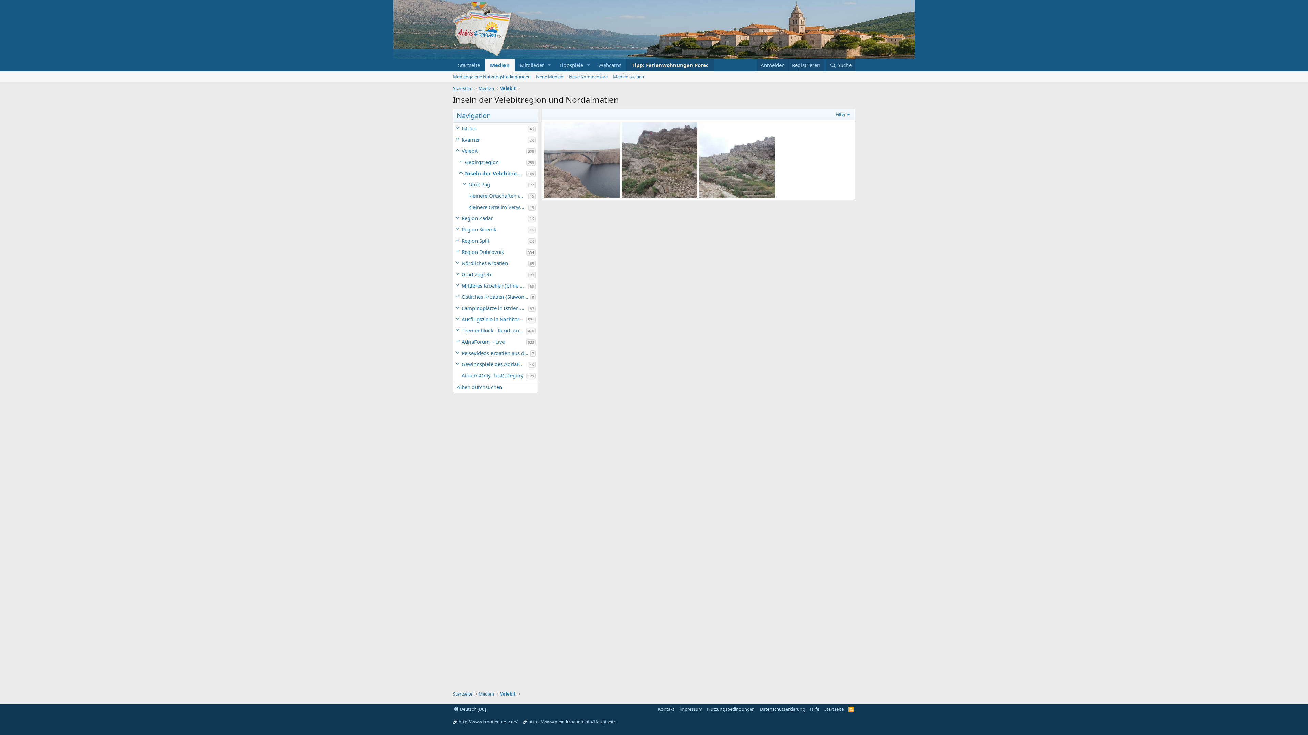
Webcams (609, 65)
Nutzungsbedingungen (731, 709)
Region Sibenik (479, 229)
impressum (691, 709)
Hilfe (814, 709)
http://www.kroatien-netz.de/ (488, 722)
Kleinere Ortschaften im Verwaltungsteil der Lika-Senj (498, 195)
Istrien (469, 128)
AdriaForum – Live (483, 341)
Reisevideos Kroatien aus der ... (496, 352)
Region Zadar (477, 218)
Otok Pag (479, 184)
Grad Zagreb (476, 274)
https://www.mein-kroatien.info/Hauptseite (572, 722)
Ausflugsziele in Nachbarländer (494, 319)
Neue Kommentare (588, 77)
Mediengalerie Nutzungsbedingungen (492, 77)
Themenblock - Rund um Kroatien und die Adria (494, 330)
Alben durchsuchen (479, 386)
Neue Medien (549, 77)
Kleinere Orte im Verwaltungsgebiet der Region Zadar (498, 206)
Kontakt (666, 709)
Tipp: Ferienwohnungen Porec (670, 65)
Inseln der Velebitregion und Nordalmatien (495, 173)
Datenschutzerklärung (782, 709)
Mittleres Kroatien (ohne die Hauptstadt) (495, 285)
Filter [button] (841, 114)
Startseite (469, 65)
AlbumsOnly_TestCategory (493, 375)
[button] (549, 65)
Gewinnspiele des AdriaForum (495, 364)
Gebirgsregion (482, 162)
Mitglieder (532, 65)
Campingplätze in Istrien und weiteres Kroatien (495, 308)
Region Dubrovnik (483, 251)
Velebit (470, 150)
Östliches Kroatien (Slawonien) (496, 296)
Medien (500, 65)
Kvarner (471, 139)
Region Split (475, 240)
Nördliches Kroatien (485, 263)
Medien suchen (628, 77)
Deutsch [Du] (472, 709)
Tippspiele (571, 65)
